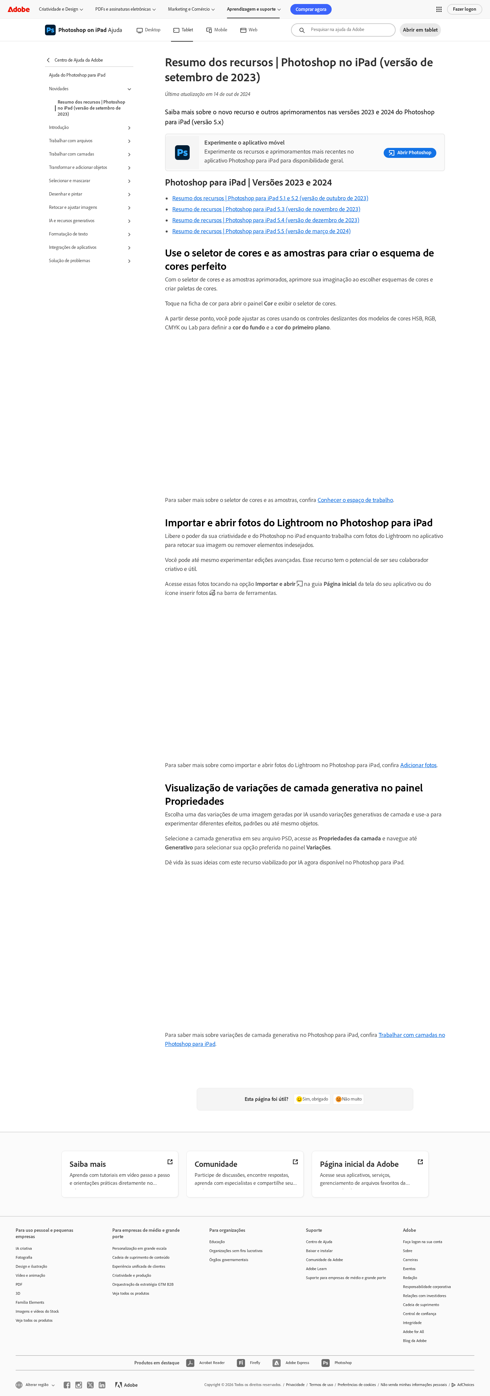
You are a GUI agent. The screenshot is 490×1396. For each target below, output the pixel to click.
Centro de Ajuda (319, 1241)
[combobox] (343, 30)
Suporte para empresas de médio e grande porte (344, 1277)
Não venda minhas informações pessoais (414, 1384)
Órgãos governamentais (228, 1259)
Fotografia (24, 1257)
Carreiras (410, 1259)
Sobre (407, 1250)
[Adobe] (18, 9)
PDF (19, 1284)
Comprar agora (311, 9)
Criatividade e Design (58, 9)
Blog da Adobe (415, 1340)
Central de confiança (419, 1313)
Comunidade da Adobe (324, 1259)
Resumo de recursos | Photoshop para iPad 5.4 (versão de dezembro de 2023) (265, 220)
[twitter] (90, 1385)
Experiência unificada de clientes (138, 1266)
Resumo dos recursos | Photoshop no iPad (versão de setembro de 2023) (91, 108)
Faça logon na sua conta (422, 1241)
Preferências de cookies (357, 1384)
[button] (439, 9)
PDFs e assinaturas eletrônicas (123, 9)
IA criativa (24, 1248)
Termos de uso (321, 1384)
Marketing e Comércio (189, 9)
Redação (410, 1277)
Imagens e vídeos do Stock (37, 1311)
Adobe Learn (316, 1268)
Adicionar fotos (418, 765)
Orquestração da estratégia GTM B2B (143, 1284)
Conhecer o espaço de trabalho (355, 500)
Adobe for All (413, 1331)
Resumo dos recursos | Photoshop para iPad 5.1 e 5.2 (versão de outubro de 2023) (270, 198)
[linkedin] (102, 1385)
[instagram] (78, 1385)
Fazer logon (464, 9)
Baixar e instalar (319, 1250)
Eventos (409, 1268)
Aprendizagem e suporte (251, 9)
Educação (217, 1241)
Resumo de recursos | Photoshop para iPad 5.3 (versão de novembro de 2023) (266, 209)
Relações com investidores (424, 1295)
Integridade (412, 1322)
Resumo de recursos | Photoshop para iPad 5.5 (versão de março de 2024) (261, 231)
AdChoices (465, 1384)
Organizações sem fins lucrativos (236, 1250)
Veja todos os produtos (34, 1320)
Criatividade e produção (131, 1275)
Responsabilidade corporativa (427, 1286)
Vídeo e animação (30, 1275)
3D (18, 1293)
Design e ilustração (31, 1266)
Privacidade (295, 1384)
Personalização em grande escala (139, 1248)
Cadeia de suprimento (421, 1304)
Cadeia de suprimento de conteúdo (140, 1257)
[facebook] (67, 1385)
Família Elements (30, 1302)
